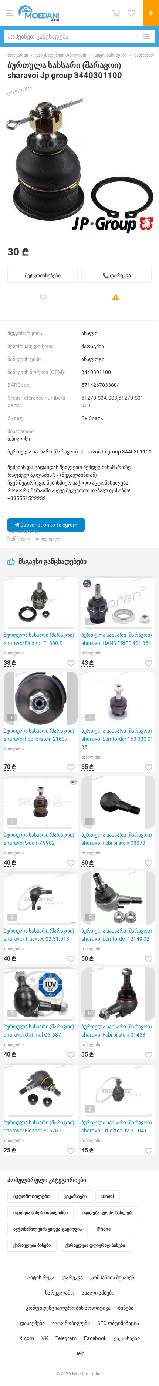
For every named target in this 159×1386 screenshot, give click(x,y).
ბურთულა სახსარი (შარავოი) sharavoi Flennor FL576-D (39, 1126)
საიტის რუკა (39, 1277)
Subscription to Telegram (48, 525)
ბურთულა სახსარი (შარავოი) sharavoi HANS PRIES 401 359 (116, 639)
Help (79, 1353)
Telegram (66, 1338)
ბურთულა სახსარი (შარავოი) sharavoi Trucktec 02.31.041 (116, 1126)
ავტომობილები (71, 1323)
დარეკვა (72, 1277)
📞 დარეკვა (116, 275)
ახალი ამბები (98, 1293)
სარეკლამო (59, 1293)
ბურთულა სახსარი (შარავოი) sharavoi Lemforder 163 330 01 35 (117, 739)
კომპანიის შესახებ (112, 1277)
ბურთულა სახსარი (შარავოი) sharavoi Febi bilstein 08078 (116, 839)
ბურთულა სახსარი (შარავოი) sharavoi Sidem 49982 (39, 839)
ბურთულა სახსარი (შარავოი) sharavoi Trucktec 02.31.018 (39, 935)
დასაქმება (32, 1323)
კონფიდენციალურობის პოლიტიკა (68, 1308)
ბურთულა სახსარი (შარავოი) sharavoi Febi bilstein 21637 (39, 735)
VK (44, 1338)
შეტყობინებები (43, 275)
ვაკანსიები (127, 1338)
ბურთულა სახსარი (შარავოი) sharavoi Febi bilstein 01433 (116, 1031)
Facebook (95, 1338)
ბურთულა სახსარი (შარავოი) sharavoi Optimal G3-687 (39, 1031)
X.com (26, 1338)
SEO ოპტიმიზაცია (118, 1323)
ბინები (125, 1308)
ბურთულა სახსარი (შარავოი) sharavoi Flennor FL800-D (39, 639)
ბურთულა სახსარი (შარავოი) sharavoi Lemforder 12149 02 (116, 935)
